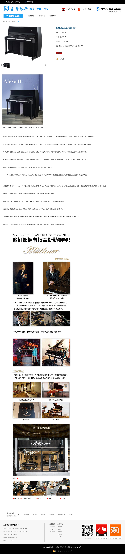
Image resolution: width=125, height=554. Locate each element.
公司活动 (60, 524)
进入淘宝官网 (86, 9)
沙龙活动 (60, 529)
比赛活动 (60, 534)
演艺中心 (42, 16)
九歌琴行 (44, 514)
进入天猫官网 (70, 9)
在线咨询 (30, 2)
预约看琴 (59, 53)
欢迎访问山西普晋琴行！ (13, 2)
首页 (9, 21)
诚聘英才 (53, 16)
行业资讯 (60, 536)
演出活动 (60, 526)
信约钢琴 (52, 514)
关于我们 (31, 16)
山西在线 (70, 514)
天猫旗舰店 (27, 514)
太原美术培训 (61, 514)
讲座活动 (60, 531)
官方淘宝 (36, 514)
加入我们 (52, 531)
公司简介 (52, 526)
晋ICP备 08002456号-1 (75, 547)
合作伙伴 (52, 529)
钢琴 (13, 21)
